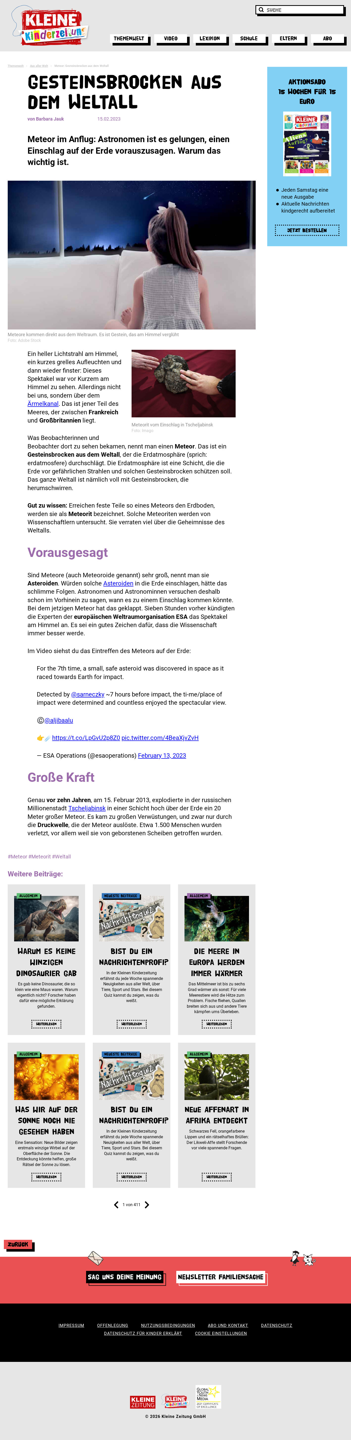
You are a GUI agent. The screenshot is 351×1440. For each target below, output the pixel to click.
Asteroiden (118, 583)
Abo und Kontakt (228, 1325)
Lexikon (210, 38)
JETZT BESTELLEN (307, 230)
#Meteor (17, 857)
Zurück (18, 1244)
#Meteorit (39, 857)
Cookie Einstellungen (221, 1333)
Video (171, 38)
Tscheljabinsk (87, 808)
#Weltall (61, 857)
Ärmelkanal (43, 403)
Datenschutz (276, 1325)
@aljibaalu (58, 720)
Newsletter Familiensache (220, 1277)
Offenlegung (112, 1325)
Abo (327, 38)
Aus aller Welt (39, 66)
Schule (249, 38)
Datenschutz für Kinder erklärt (143, 1333)
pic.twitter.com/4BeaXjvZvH (160, 737)
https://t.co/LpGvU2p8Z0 (86, 737)
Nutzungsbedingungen (168, 1325)
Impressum (71, 1325)
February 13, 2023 (162, 755)
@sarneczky (87, 694)
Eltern (288, 38)
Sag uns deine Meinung (125, 1277)
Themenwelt (129, 38)
